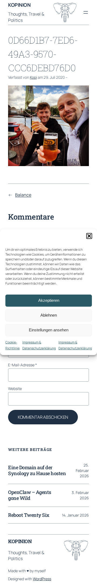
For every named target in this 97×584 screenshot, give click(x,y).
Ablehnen (48, 315)
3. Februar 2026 (80, 495)
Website (15, 388)
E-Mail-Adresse (22, 364)
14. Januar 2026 (75, 515)
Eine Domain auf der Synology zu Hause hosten (37, 470)
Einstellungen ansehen (48, 330)
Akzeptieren (48, 300)
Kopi (33, 77)
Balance (23, 195)
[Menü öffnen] (85, 12)
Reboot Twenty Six (28, 515)
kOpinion (19, 5)
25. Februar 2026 (82, 470)
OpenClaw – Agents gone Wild (29, 495)
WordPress (42, 578)
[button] (89, 236)
